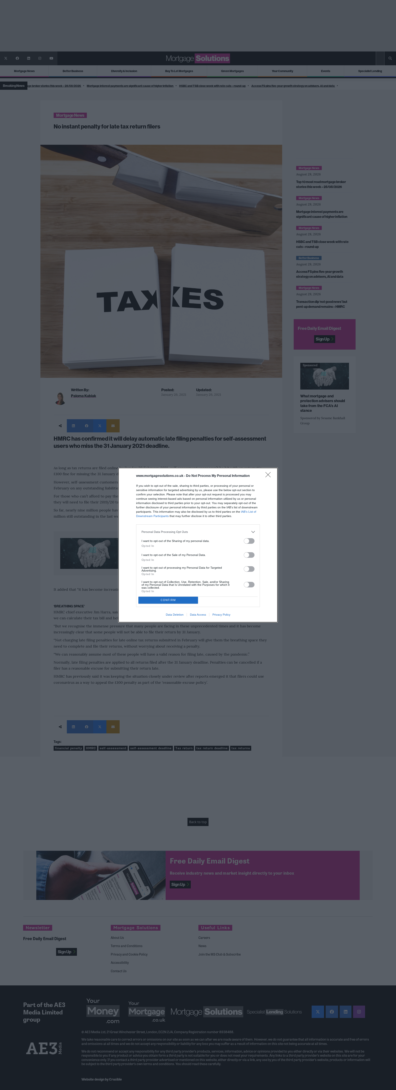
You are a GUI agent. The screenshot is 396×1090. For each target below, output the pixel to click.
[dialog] (198, 545)
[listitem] (198, 532)
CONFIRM (168, 600)
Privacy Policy (221, 614)
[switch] (249, 541)
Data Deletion (175, 614)
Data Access (198, 614)
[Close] (269, 476)
